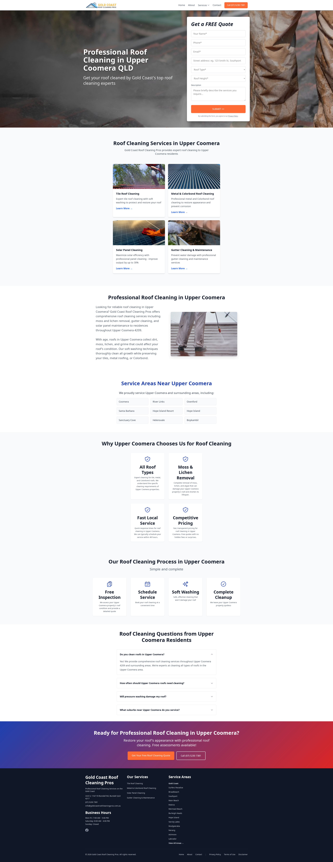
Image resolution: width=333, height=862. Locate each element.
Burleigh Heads (175, 813)
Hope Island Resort (163, 410)
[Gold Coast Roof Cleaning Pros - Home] (101, 5)
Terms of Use (229, 854)
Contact (217, 5)
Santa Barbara (126, 410)
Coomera (124, 401)
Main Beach (174, 800)
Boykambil (192, 420)
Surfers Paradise (176, 787)
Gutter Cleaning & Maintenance (141, 797)
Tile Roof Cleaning (135, 783)
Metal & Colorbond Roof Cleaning (141, 788)
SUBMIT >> (218, 109)
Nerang (172, 830)
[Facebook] (86, 830)
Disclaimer (243, 854)
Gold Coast (173, 783)
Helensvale (159, 420)
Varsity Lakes (174, 822)
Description (196, 85)
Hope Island (193, 410)
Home (181, 5)
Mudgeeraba (174, 826)
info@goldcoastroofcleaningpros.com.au (103, 806)
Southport (173, 796)
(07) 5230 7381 (91, 802)
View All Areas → (176, 843)
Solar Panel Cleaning (136, 793)
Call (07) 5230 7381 (236, 5)
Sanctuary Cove (127, 420)
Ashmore (172, 834)
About (191, 5)
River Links (159, 401)
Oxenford (192, 401)
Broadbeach (174, 792)
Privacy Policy (233, 116)
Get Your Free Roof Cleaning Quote (151, 755)
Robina (172, 804)
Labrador (173, 839)
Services (202, 5)
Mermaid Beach (175, 809)
